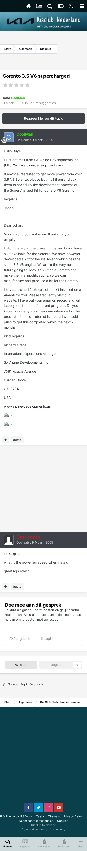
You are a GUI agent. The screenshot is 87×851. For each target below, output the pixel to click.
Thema (53, 816)
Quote (17, 440)
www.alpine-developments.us (27, 406)
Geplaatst (34, 140)
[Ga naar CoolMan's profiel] (9, 137)
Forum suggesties (42, 103)
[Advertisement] (72, 49)
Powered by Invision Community (43, 829)
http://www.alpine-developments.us (33, 165)
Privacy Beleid (73, 816)
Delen (22, 665)
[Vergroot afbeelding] (8, 415)
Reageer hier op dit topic (43, 118)
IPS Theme (7, 816)
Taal (39, 816)
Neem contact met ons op (36, 821)
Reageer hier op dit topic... (34, 639)
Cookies (62, 821)
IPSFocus (26, 816)
